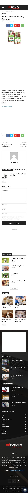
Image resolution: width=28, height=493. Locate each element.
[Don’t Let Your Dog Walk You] (5, 268)
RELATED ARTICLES (7, 170)
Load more (13, 288)
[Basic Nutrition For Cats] (5, 397)
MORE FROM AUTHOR (19, 170)
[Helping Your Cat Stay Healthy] (5, 283)
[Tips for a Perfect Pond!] (5, 362)
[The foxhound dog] (5, 275)
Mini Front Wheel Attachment (22, 145)
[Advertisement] (14, 3)
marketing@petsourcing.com (17, 470)
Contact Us (4, 488)
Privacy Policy (5, 486)
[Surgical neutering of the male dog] (7, 300)
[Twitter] (18, 481)
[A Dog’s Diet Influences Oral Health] (5, 389)
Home (3, 11)
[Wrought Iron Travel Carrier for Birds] (5, 175)
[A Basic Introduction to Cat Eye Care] (5, 404)
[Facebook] (9, 481)
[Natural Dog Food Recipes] (7, 314)
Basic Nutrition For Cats (17, 395)
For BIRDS (11, 11)
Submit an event (21, 486)
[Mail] (14, 481)
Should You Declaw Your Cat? (18, 367)
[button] (26, 7)
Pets (7, 11)
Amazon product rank (18, 488)
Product (10, 488)
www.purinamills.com (7, 106)
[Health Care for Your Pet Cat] (21, 300)
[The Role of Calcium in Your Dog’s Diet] (5, 260)
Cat (15, 303)
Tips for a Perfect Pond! (17, 360)
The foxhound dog (15, 273)
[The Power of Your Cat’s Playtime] (5, 377)
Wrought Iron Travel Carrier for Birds (7, 145)
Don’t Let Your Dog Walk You (18, 266)
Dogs (3, 303)
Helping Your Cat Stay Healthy (18, 281)
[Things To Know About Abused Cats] (21, 314)
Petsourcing (5, 22)
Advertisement (13, 486)
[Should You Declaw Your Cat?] (5, 369)
